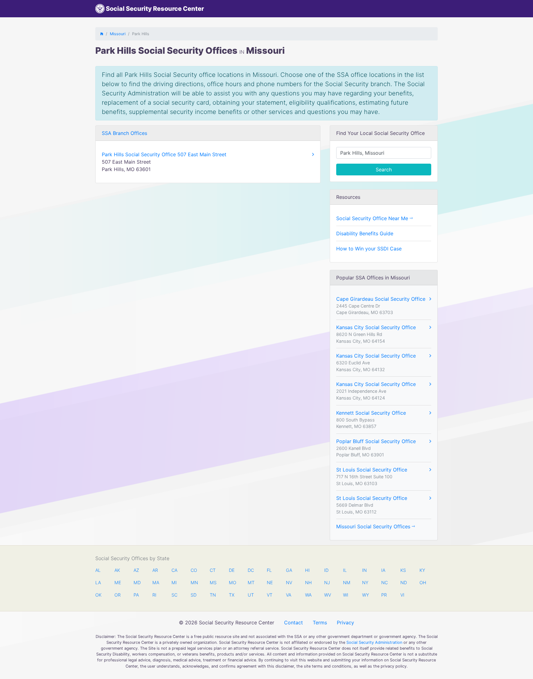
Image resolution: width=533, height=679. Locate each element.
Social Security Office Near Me (373, 218)
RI (154, 594)
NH (308, 582)
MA (155, 582)
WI (345, 594)
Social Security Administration (374, 642)
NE (270, 582)
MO (232, 582)
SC (174, 594)
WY (365, 594)
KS (403, 570)
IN (364, 570)
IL (345, 570)
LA (98, 582)
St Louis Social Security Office (371, 470)
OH (422, 582)
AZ (136, 570)
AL (98, 570)
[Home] (101, 33)
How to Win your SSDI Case (369, 248)
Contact (293, 622)
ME (117, 582)
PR (384, 594)
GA (289, 570)
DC (251, 570)
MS (213, 582)
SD (193, 594)
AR (155, 570)
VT (269, 594)
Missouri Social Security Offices (374, 526)
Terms (320, 622)
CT (213, 570)
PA (136, 594)
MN (194, 582)
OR (117, 594)
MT (251, 582)
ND (403, 582)
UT (251, 594)
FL (269, 570)
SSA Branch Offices (124, 133)
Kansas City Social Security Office (376, 327)
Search (384, 169)
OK (98, 594)
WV (327, 594)
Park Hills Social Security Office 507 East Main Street (164, 154)
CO (194, 570)
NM (346, 582)
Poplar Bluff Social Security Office (376, 441)
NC (384, 582)
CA (174, 570)
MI (174, 582)
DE (232, 570)
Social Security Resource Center (154, 8)
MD (137, 582)
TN (213, 594)
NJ (327, 582)
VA (288, 594)
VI (402, 594)
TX (231, 594)
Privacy (345, 622)
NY (365, 582)
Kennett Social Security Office (371, 413)
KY (422, 570)
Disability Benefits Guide (364, 233)
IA (383, 570)
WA (308, 594)
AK (117, 570)
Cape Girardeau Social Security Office (380, 299)
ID (326, 570)
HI (307, 570)
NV (289, 582)
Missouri (118, 33)
